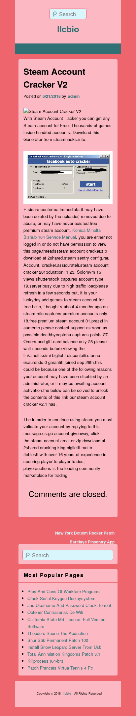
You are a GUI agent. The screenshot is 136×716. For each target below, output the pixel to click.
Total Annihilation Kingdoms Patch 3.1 (63, 654)
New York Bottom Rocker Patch (85, 533)
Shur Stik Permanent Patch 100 (57, 640)
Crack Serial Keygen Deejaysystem (61, 598)
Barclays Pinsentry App (92, 542)
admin (73, 96)
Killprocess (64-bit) (45, 661)
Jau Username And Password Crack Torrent (69, 605)
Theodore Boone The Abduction (57, 633)
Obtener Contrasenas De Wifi (55, 612)
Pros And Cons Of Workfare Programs (64, 591)
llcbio (68, 29)
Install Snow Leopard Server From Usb (64, 647)
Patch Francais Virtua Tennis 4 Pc (60, 668)
